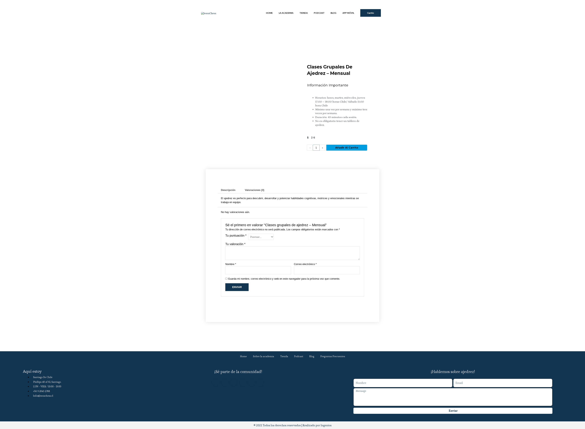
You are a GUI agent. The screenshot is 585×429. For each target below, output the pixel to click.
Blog (311, 356)
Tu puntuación (235, 235)
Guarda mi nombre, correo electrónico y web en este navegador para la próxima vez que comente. (284, 278)
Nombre (230, 264)
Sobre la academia (263, 356)
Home (243, 356)
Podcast (298, 356)
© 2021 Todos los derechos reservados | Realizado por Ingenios (293, 425)
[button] (370, 13)
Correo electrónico (305, 264)
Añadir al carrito (346, 147)
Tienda (284, 356)
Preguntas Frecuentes (332, 356)
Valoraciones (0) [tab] (254, 190)
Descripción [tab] (228, 190)
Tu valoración (235, 244)
